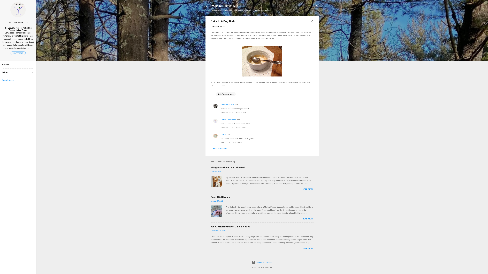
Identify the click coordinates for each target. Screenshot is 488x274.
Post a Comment (220, 148)
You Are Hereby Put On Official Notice (230, 226)
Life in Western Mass (225, 94)
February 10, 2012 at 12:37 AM (233, 112)
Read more (308, 189)
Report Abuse (8, 80)
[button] (312, 22)
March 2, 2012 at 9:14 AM (231, 142)
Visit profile (18, 53)
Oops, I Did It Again (220, 197)
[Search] (317, 7)
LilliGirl (223, 135)
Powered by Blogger (263, 262)
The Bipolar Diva (227, 105)
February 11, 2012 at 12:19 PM (233, 127)
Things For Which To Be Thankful (228, 167)
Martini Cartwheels (225, 6)
